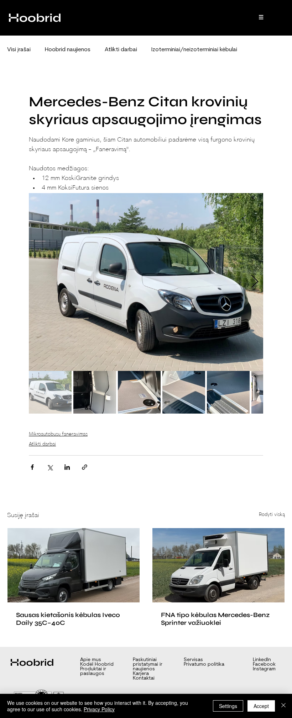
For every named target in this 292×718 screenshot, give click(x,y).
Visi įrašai (19, 50)
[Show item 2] (94, 392)
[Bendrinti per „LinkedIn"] (67, 467)
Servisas (193, 660)
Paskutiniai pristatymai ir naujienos (147, 664)
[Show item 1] (50, 392)
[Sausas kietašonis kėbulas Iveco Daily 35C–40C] (73, 565)
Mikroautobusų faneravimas (58, 434)
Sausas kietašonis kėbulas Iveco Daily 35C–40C (68, 619)
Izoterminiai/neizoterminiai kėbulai (194, 50)
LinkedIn (262, 660)
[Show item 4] (183, 392)
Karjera (141, 673)
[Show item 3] (139, 392)
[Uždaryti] (283, 706)
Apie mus (90, 660)
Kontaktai (144, 678)
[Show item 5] (228, 392)
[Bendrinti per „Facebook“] (32, 467)
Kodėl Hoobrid (97, 664)
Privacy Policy (99, 709)
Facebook (264, 664)
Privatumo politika (204, 664)
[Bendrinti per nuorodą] (84, 467)
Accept (261, 705)
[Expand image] (146, 282)
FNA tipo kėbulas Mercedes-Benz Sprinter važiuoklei (215, 619)
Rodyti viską (272, 514)
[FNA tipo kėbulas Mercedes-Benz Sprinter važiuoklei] (218, 565)
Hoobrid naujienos (67, 50)
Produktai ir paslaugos (93, 671)
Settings (228, 705)
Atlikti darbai (121, 50)
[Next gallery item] (255, 282)
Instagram (264, 669)
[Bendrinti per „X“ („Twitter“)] (49, 467)
